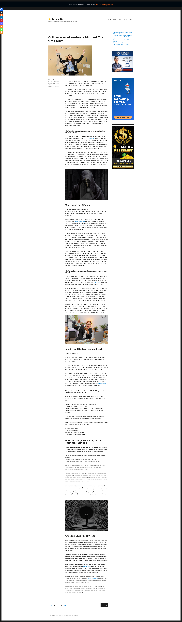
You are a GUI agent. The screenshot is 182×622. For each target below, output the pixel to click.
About (109, 19)
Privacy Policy (117, 19)
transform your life (79, 221)
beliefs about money (82, 485)
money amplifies (93, 578)
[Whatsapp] (1, 29)
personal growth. (56, 86)
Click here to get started (105, 5)
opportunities (102, 383)
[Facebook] (1, 9)
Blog (130, 19)
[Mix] (1, 26)
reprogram (98, 282)
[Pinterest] (1, 20)
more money (86, 566)
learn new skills (90, 138)
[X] (1, 12)
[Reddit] (1, 15)
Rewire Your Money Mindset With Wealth (122, 35)
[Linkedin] (1, 17)
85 (65, 605)
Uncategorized (56, 81)
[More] (1, 32)
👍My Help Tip (55, 19)
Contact (125, 19)
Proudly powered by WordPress (71, 615)
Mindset (50, 81)
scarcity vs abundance (53, 87)
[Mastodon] (1, 23)
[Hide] (0, 35)
